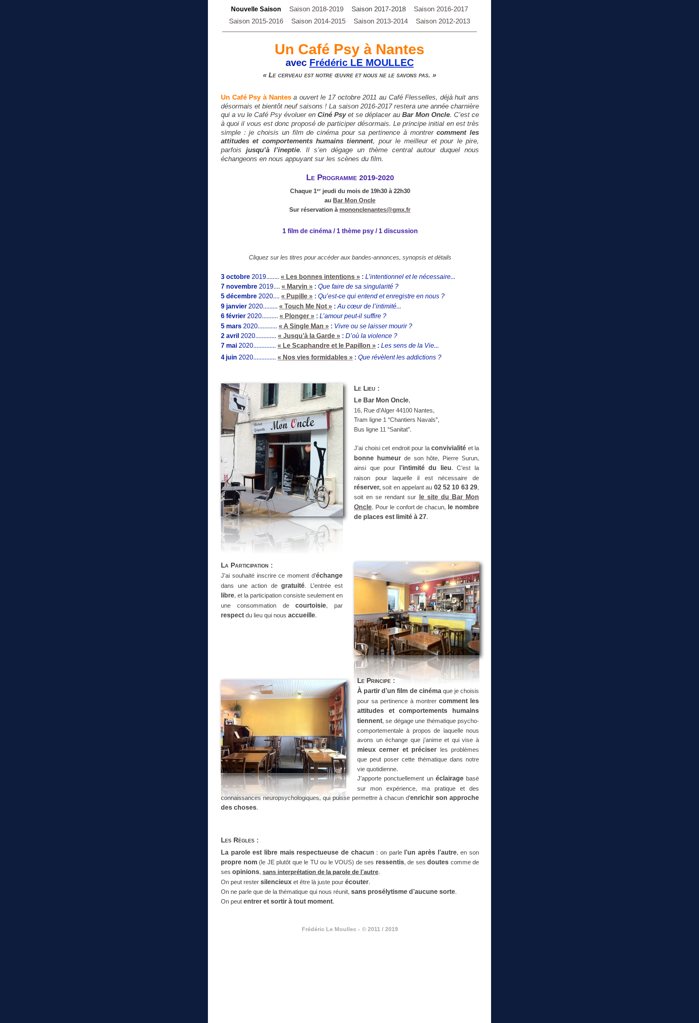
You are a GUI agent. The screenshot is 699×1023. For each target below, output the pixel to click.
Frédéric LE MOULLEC (361, 62)
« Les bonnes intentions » (320, 276)
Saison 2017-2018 (379, 9)
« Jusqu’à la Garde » (309, 335)
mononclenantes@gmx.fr (375, 209)
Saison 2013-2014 (381, 21)
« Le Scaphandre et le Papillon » (326, 345)
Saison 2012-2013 (443, 21)
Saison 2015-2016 (256, 21)
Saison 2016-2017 (441, 9)
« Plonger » (297, 316)
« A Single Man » (304, 326)
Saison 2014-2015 (318, 21)
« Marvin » (297, 286)
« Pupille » (297, 296)
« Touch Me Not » (305, 306)
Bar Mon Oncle (354, 200)
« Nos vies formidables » (315, 357)
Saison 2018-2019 (316, 9)
